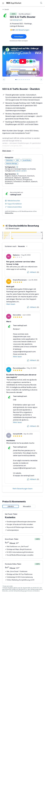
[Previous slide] (3, 79)
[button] (17, 167)
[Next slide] (41, 79)
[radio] (10, 506)
